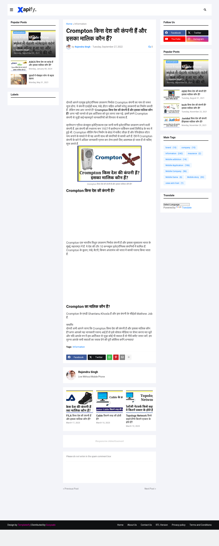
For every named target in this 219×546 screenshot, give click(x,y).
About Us (132, 525)
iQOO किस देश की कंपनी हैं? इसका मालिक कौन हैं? (194, 93)
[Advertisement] (109, 78)
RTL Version (162, 525)
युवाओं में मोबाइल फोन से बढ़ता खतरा (41, 77)
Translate (187, 207)
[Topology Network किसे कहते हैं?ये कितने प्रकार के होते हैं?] (139, 401)
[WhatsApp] (109, 357)
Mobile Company (176, 171)
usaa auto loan (174, 183)
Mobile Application (178, 165)
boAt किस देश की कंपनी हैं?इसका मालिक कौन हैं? (194, 106)
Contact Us (146, 525)
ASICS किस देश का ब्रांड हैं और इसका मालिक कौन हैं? (41, 64)
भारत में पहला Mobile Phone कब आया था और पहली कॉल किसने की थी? (33, 42)
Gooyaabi (50, 525)
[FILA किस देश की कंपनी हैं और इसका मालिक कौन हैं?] (79, 401)
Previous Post (72, 488)
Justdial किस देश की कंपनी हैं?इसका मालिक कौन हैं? (194, 120)
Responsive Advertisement (109, 441)
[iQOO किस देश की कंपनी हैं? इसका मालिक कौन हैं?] (172, 95)
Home (69, 24)
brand (171, 147)
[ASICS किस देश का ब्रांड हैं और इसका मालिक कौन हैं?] (19, 66)
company (188, 147)
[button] (13, 10)
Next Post (149, 488)
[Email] (122, 357)
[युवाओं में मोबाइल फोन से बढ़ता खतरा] (19, 79)
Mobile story (195, 177)
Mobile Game (174, 177)
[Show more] (128, 357)
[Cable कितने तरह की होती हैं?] (109, 401)
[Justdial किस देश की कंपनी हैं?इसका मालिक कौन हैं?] (172, 122)
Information (81, 24)
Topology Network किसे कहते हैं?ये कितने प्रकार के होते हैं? (139, 419)
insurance (194, 153)
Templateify (24, 525)
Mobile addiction (176, 159)
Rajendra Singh (88, 372)
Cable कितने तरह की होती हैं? (108, 417)
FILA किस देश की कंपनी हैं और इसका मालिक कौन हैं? (78, 417)
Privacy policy (178, 525)
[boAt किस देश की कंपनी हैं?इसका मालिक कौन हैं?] (172, 108)
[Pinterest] (116, 357)
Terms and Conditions (201, 525)
